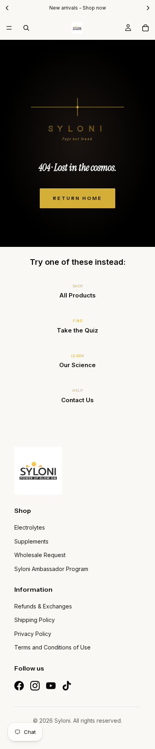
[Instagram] (35, 685)
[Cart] (145, 28)
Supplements (31, 541)
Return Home (77, 198)
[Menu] (9, 28)
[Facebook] (19, 685)
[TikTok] (67, 685)
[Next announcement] (148, 8)
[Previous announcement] (7, 8)
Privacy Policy (32, 633)
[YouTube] (51, 685)
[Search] (26, 28)
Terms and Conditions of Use (52, 647)
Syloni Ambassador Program (51, 568)
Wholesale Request (40, 554)
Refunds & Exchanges (43, 606)
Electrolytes (29, 527)
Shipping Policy (34, 619)
